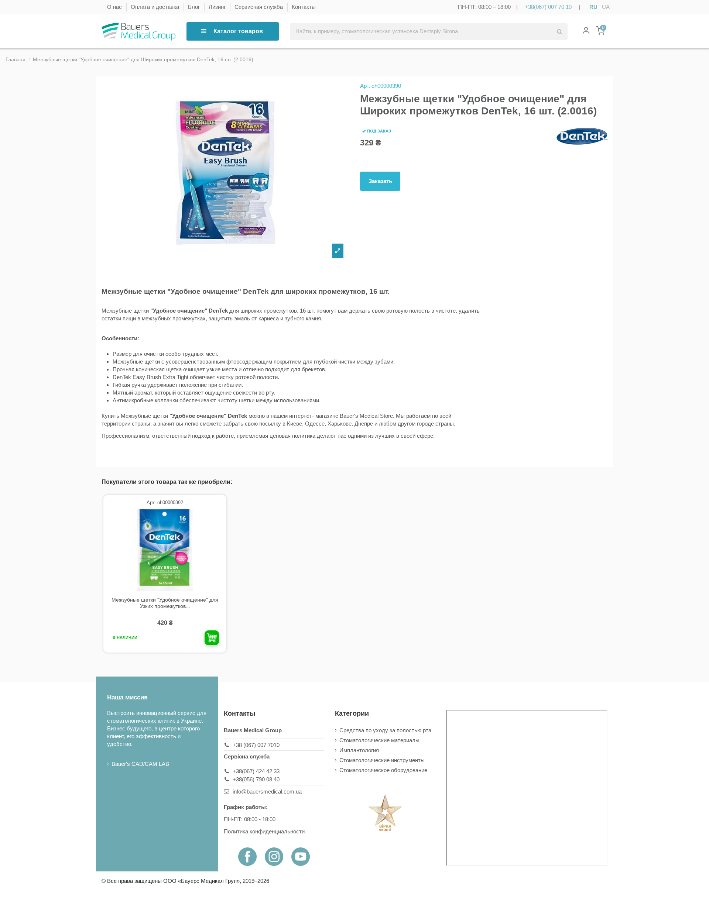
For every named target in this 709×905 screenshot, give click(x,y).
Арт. (365, 86)
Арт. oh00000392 (165, 502)
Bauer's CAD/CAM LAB (140, 764)
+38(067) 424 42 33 (256, 771)
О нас (115, 7)
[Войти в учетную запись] (586, 31)
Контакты (304, 7)
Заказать (380, 181)
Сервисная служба (259, 7)
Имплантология (359, 750)
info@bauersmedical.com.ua (267, 791)
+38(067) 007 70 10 (548, 7)
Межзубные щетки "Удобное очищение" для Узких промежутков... (165, 603)
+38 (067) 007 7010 (256, 745)
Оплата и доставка (156, 7)
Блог (194, 7)
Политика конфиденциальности (264, 831)
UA (606, 7)
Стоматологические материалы (379, 740)
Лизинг (218, 7)
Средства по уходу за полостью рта (385, 730)
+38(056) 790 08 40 (256, 779)
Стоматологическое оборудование (383, 770)
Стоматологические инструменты (382, 760)
